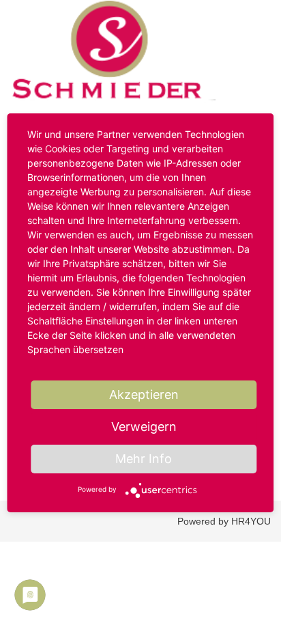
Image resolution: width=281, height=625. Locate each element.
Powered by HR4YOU (224, 521)
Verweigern (144, 426)
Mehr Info (143, 459)
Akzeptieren (144, 394)
